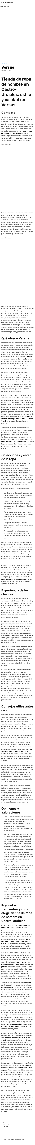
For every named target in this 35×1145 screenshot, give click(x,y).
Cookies (5, 1123)
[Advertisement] (17, 33)
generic (4, 64)
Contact (5, 1126)
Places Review (7, 2)
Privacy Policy (7, 1124)
